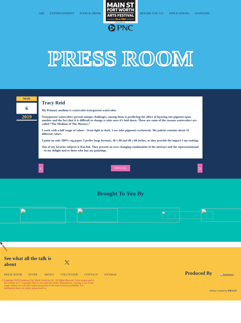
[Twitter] (67, 262)
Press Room (13, 274)
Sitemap (110, 274)
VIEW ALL (120, 168)
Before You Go (151, 13)
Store (33, 274)
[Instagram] (76, 262)
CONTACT (91, 274)
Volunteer (69, 274)
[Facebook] (58, 262)
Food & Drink (90, 13)
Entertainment (62, 13)
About (49, 274)
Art (42, 13)
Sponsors (202, 13)
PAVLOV (232, 291)
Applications (179, 13)
